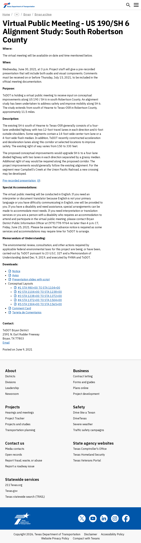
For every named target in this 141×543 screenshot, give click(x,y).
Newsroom (12, 393)
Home (6, 14)
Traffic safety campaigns (88, 430)
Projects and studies (17, 424)
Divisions (10, 382)
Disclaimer (90, 534)
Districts (10, 376)
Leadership (12, 388)
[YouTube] (93, 518)
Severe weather (83, 424)
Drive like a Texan (84, 412)
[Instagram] (115, 518)
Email (6, 342)
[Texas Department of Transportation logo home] (19, 5)
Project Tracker (14, 418)
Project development (86, 393)
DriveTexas (80, 418)
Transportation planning (20, 430)
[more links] (16, 14)
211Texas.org (13, 485)
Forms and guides (84, 382)
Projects (12, 406)
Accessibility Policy (112, 534)
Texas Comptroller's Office (90, 448)
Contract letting (83, 376)
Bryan (27, 14)
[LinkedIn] (104, 518)
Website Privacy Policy (55, 538)
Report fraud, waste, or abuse (23, 460)
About (10, 370)
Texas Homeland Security (89, 454)
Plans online (80, 388)
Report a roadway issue (19, 466)
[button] (128, 5)
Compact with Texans (86, 538)
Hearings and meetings (19, 412)
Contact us (14, 443)
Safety (79, 406)
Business (81, 370)
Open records (13, 454)
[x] (82, 518)
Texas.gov (11, 491)
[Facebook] (126, 518)
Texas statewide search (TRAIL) (25, 496)
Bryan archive (43, 14)
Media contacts (14, 448)
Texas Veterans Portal (87, 460)
